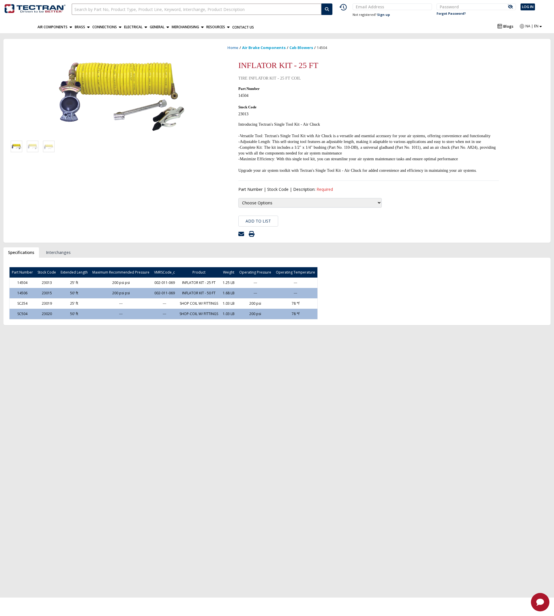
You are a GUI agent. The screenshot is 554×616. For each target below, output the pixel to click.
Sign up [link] (383, 14)
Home (232, 47)
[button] (56, 27)
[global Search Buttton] (326, 9)
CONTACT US (243, 27)
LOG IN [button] (528, 6)
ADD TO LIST (258, 221)
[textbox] (196, 9)
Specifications (21, 252)
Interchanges (58, 252)
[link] (36, 7)
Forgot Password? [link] (451, 13)
